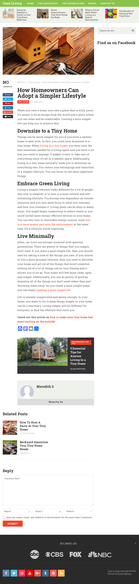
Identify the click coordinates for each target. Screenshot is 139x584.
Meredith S (38, 102)
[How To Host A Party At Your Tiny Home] (10, 428)
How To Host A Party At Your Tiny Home (33, 426)
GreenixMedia (124, 573)
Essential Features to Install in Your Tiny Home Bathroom (24, 15)
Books (92, 3)
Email (9, 116)
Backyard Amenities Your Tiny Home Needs (34, 445)
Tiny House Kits (48, 3)
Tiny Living (23, 102)
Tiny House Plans (73, 3)
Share (9, 95)
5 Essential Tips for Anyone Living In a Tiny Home (78, 356)
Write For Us (55, 402)
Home (30, 3)
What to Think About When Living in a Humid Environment (92, 15)
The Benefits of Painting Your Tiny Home (126, 13)
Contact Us (107, 3)
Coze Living (12, 3)
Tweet (9, 99)
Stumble (9, 112)
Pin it (8, 103)
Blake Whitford (77, 369)
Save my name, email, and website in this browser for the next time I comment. (49, 517)
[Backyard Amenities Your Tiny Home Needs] (10, 447)
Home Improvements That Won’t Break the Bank (59, 14)
